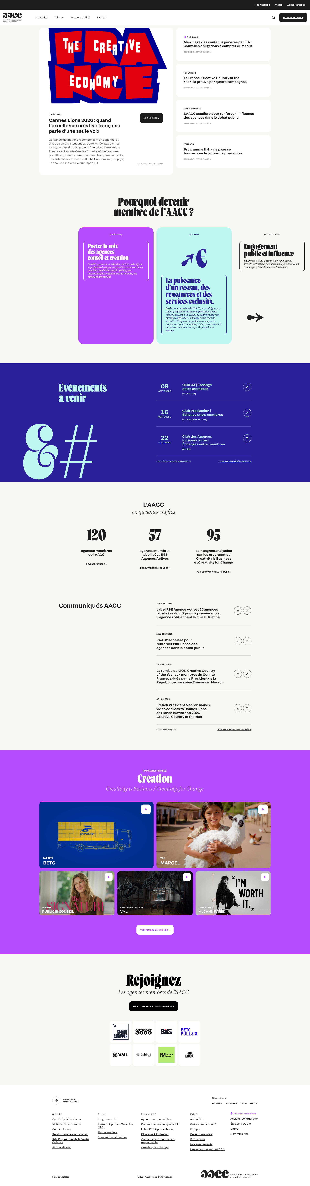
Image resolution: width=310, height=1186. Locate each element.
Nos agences (262, 5)
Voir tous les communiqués (233, 729)
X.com (243, 1103)
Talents (59, 17)
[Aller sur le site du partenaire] (121, 1032)
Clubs (234, 1128)
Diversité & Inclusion (155, 1134)
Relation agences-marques (70, 1134)
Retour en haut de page (70, 1100)
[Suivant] (272, 285)
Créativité (41, 17)
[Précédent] (37, 285)
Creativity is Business (66, 1119)
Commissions (239, 1133)
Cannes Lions (61, 1129)
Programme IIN (108, 1119)
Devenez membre (95, 564)
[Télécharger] (238, 610)
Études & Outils (240, 1123)
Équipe (195, 1129)
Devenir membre (201, 1134)
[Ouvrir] (247, 610)
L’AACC (101, 17)
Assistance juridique (244, 1118)
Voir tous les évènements (234, 461)
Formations (197, 1139)
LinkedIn (217, 1103)
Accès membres (296, 5)
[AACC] (12, 17)
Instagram (231, 1103)
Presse (279, 5)
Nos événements (201, 1144)
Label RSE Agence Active (157, 1129)
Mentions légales (60, 1177)
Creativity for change (155, 1147)
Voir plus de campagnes (154, 930)
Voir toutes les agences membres (152, 1006)
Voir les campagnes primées (212, 572)
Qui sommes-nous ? (203, 1124)
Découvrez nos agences (154, 568)
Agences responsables (156, 1119)
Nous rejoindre (292, 17)
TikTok (254, 1103)
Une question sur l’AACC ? (207, 1149)
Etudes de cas (61, 1147)
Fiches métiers (107, 1132)
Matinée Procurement (66, 1124)
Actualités (196, 1119)
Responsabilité (80, 17)
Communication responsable (160, 1124)
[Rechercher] (273, 17)
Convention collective (112, 1137)
